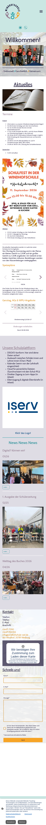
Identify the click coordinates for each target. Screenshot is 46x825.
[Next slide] (40, 277)
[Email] (20, 27)
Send (23, 740)
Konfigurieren (10, 817)
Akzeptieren (11, 822)
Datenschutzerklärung (13, 814)
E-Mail (5, 687)
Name (5, 676)
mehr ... (6, 487)
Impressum (28, 814)
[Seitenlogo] (12, 11)
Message (6, 698)
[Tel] (25, 27)
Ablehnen (22, 822)
